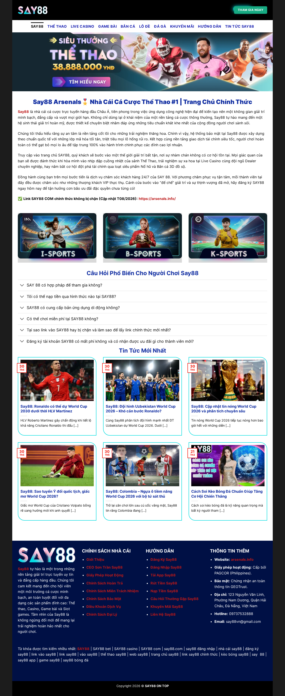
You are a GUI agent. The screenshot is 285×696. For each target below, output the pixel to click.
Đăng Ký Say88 (164, 559)
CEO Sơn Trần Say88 (104, 567)
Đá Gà (160, 26)
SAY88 (37, 26)
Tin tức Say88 (239, 26)
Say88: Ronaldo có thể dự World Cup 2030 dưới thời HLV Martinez (53, 408)
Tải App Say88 (163, 575)
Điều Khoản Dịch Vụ (103, 606)
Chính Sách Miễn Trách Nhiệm (112, 591)
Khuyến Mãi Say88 (167, 606)
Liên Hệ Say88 (163, 614)
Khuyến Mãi (182, 26)
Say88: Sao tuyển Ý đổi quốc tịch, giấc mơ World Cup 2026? (55, 494)
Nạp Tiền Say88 (164, 591)
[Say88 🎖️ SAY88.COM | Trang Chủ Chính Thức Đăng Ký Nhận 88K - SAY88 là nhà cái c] (40, 10)
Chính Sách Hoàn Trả (104, 583)
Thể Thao (57, 26)
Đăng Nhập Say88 (166, 567)
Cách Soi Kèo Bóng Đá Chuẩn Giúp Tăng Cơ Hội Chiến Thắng (227, 494)
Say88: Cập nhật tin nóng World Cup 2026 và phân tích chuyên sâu (223, 408)
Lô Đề (144, 26)
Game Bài (107, 26)
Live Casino (82, 26)
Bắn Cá (128, 26)
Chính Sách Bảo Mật (103, 598)
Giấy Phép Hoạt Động (104, 575)
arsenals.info (242, 559)
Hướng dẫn (209, 26)
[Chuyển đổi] (22, 286)
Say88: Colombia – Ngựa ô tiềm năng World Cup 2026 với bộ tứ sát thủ (139, 494)
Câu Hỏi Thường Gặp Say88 (175, 598)
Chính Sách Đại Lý (101, 614)
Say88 (23, 111)
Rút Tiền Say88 (164, 583)
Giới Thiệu (95, 559)
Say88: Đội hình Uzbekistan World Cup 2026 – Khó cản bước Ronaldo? (140, 408)
